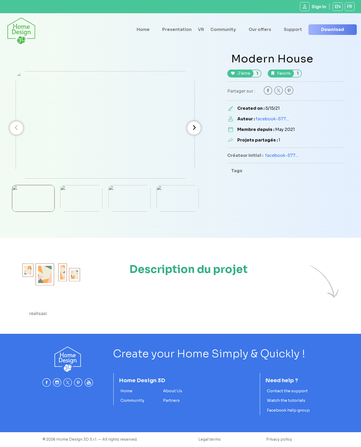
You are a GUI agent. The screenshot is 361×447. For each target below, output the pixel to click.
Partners (171, 400)
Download (332, 29)
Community (223, 29)
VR (201, 29)
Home (143, 29)
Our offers (260, 29)
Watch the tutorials (286, 400)
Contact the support (287, 390)
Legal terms (209, 439)
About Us (172, 390)
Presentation (177, 29)
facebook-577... (272, 119)
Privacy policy (279, 439)
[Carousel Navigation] (105, 128)
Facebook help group (288, 410)
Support (293, 29)
